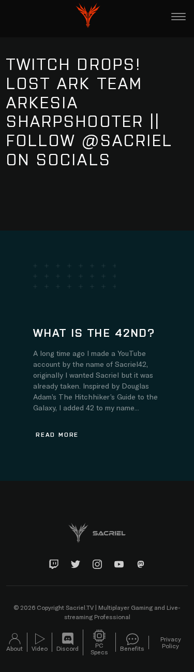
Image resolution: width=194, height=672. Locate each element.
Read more (57, 434)
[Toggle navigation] (178, 16)
